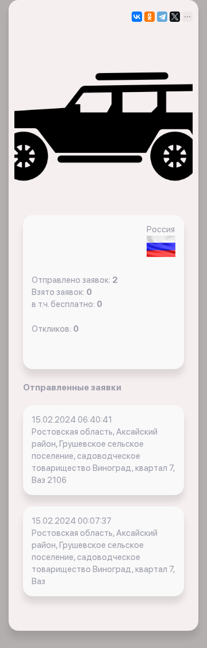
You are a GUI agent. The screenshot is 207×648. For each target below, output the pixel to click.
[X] (175, 16)
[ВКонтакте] (137, 16)
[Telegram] (162, 16)
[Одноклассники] (149, 16)
